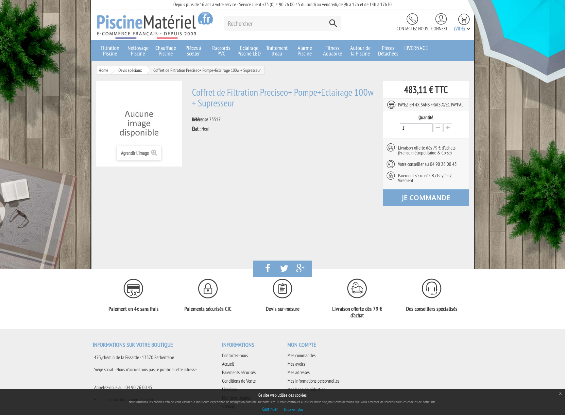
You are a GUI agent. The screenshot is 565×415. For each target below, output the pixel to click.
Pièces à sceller (193, 50)
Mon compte (301, 344)
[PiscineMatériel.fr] (155, 25)
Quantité (426, 117)
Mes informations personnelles (313, 381)
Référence (200, 119)
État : (196, 129)
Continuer (270, 409)
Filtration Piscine (110, 50)
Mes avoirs (296, 364)
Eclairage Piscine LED (249, 50)
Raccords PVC (221, 50)
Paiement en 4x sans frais (134, 309)
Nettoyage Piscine (138, 50)
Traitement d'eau (277, 50)
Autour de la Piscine (360, 50)
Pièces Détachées (388, 50)
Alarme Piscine (305, 50)
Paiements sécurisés (239, 372)
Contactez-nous (412, 28)
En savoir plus (293, 409)
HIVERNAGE (415, 48)
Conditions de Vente (239, 381)
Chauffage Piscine (165, 50)
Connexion (441, 28)
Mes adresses (298, 372)
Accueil (228, 364)
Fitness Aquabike (332, 50)
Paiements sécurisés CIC (207, 309)
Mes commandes (301, 355)
